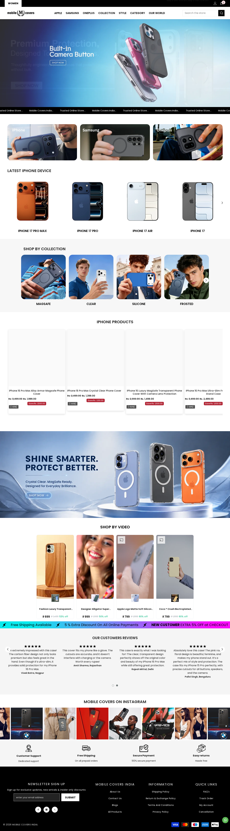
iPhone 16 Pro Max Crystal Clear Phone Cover (94, 390)
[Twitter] (55, 810)
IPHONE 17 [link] (198, 231)
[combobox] (200, 13)
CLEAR (91, 304)
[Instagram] (46, 810)
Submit (70, 797)
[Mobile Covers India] (42, 142)
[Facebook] (38, 810)
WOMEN (13, 3)
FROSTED (186, 304)
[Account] (215, 3)
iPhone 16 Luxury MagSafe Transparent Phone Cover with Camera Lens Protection (154, 392)
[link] (32, 201)
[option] (115, 63)
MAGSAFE (43, 304)
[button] (2, 63)
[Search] (203, 13)
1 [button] (113, 685)
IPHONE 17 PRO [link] (87, 231)
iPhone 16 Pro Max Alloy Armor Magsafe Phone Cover (36, 392)
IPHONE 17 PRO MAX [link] (32, 231)
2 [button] (117, 685)
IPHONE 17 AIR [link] (143, 231)
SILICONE (139, 304)
